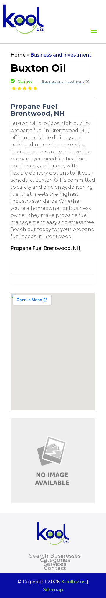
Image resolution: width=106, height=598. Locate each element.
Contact (55, 568)
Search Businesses (55, 556)
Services (55, 564)
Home (18, 55)
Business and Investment (60, 55)
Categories (55, 560)
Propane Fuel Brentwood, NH (45, 248)
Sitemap (53, 589)
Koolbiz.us (73, 581)
